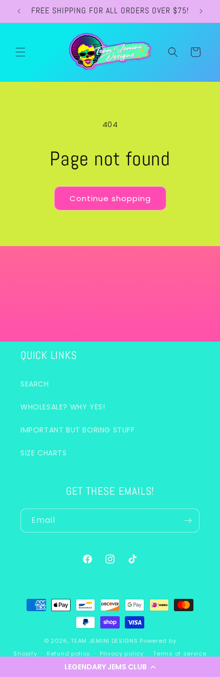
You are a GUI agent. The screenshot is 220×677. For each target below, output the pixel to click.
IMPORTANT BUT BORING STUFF (77, 430)
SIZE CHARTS (43, 453)
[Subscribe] (188, 521)
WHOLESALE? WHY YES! (62, 407)
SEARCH (34, 384)
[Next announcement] (201, 11)
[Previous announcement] (19, 11)
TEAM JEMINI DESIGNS (105, 641)
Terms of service (179, 653)
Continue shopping (110, 198)
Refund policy (68, 653)
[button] (110, 667)
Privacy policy (122, 653)
